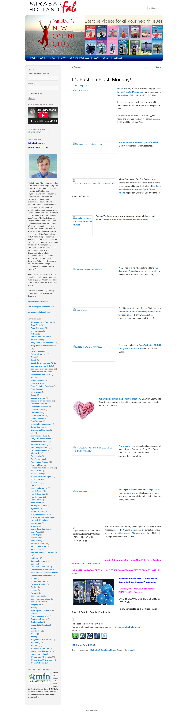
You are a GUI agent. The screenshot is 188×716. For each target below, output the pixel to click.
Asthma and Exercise (40, 337)
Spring (34, 613)
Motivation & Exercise (99, 650)
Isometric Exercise (39, 520)
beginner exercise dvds (41, 366)
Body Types (36, 389)
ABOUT (53, 58)
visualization (36, 631)
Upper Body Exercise (40, 625)
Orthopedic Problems (40, 567)
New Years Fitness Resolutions (44, 552)
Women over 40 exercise (41, 657)
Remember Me (36, 93)
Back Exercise (37, 351)
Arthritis (34, 334)
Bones (33, 395)
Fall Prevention (37, 459)
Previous (76, 67)
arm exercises (37, 331)
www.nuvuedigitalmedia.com (39, 312)
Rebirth (34, 587)
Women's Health (38, 663)
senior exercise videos (40, 599)
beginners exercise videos (42, 369)
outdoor (34, 578)
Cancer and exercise (39, 407)
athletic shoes (37, 340)
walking (34, 637)
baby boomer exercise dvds (42, 343)
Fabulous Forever (38, 450)
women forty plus (38, 654)
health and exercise (39, 488)
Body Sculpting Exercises (42, 386)
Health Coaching (38, 494)
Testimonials (36, 622)
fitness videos (37, 474)
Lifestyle (34, 526)
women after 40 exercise (41, 651)
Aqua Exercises (37, 328)
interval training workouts (42, 517)
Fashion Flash (37, 465)
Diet (32, 433)
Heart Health (36, 500)
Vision (33, 628)
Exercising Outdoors (39, 447)
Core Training (36, 421)
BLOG (96, 58)
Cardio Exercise (37, 415)
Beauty (34, 360)
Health (33, 485)
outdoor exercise (38, 581)
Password (32, 83)
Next (158, 67)
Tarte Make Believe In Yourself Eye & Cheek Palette (139, 189)
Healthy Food (36, 497)
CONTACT (118, 58)
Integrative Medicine (39, 514)
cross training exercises (41, 424)
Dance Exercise (37, 427)
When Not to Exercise (40, 648)
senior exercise (37, 596)
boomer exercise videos (41, 401)
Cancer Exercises (38, 410)
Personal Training (38, 584)
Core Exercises (37, 418)
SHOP (63, 58)
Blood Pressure (37, 380)
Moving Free (36, 549)
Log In (31, 98)
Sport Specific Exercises (41, 610)
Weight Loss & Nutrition (41, 640)
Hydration (35, 509)
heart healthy (36, 503)
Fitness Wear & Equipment (42, 476)
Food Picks (35, 482)
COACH (106, 58)
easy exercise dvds (39, 436)
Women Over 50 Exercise (41, 660)
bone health (36, 392)
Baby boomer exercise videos (43, 346)
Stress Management (39, 616)
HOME (33, 58)
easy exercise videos (39, 442)
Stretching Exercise (39, 619)
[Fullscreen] (55, 121)
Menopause (36, 541)
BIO (32, 378)
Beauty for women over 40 (42, 363)
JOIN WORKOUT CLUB (79, 58)
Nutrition (34, 558)
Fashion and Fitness (39, 462)
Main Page (35, 532)
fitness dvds (36, 471)
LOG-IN (43, 58)
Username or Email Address (38, 74)
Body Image (36, 383)
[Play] (31, 121)
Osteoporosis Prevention (41, 576)
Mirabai (113, 650)
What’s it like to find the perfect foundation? (120, 399)
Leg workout (36, 523)
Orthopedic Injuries (39, 561)
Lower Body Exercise (40, 529)
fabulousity (35, 453)
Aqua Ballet (36, 325)
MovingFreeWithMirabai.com (130, 92)
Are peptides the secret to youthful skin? (138, 142)
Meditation (35, 538)
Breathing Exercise (39, 404)
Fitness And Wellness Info (42, 468)
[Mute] (51, 121)
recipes (34, 590)
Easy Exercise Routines (41, 439)
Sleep (33, 608)
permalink (131, 650)
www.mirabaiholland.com (129, 627)
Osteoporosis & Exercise (41, 570)
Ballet (33, 357)
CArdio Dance (37, 413)
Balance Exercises (38, 354)
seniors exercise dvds (40, 602)
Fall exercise (36, 456)
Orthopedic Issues (38, 564)
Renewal (34, 593)
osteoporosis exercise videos (43, 573)
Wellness (35, 645)
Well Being (35, 642)
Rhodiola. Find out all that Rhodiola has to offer (125, 219)
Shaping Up (36, 605)
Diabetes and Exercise (40, 430)
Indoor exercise (37, 512)
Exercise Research (39, 445)
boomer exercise (38, 398)
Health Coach (36, 491)
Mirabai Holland (37, 543)
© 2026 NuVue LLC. (94, 711)
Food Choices (37, 479)
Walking (34, 634)
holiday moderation (39, 506)
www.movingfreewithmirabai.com (41, 307)
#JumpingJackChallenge (129, 533)
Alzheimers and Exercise (41, 322)
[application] (43, 115)
